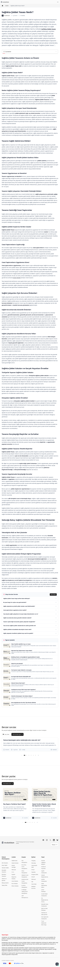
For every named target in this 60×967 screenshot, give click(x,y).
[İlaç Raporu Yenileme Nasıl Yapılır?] (15, 794)
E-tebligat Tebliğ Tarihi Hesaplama (25, 891)
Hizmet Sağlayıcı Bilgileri (43, 862)
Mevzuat (14, 869)
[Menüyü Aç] (57, 2)
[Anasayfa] (2, 5)
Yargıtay (33, 860)
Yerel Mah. (34, 884)
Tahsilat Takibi (5, 867)
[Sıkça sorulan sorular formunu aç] (57, 964)
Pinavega (21, 842)
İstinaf (33, 877)
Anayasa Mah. (34, 874)
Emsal (32, 869)
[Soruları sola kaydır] (22, 755)
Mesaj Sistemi (5, 883)
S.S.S (13, 872)
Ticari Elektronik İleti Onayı (43, 922)
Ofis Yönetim (5, 863)
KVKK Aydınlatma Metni (44, 885)
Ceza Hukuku (15, 881)
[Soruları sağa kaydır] (38, 755)
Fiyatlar (13, 874)
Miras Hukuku (15, 886)
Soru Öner (53, 594)
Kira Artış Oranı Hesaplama (24, 866)
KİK (32, 881)
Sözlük (6, 5)
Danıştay (33, 863)
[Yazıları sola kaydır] (23, 822)
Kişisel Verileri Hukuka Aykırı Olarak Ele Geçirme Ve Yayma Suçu (44, 805)
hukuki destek (17, 278)
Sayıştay (33, 872)
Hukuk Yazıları (15, 863)
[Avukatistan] (5, 2)
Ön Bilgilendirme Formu (44, 899)
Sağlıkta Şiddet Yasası (48, 29)
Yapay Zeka (4, 885)
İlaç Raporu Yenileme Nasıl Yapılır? (14, 804)
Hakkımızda (14, 860)
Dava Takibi (4, 865)
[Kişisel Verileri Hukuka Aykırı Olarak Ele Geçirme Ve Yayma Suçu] (44, 794)
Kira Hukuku (15, 883)
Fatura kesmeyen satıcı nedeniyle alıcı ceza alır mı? (21, 740)
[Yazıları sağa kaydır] (37, 822)
